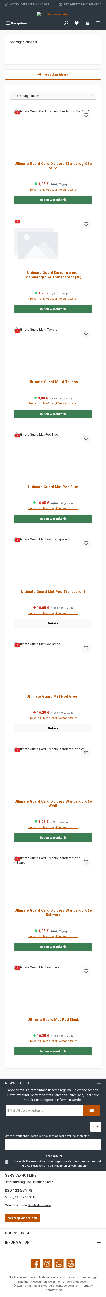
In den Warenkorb (53, 200)
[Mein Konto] (87, 23)
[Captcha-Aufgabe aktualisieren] (95, 1127)
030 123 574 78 (18, 1190)
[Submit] (91, 1110)
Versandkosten (76, 1277)
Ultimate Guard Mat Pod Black (53, 1020)
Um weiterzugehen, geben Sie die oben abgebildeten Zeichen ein (47, 1136)
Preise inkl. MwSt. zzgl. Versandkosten (53, 189)
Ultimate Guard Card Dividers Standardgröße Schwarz (53, 912)
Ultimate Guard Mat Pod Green (53, 696)
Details (53, 623)
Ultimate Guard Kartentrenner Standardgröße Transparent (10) (53, 275)
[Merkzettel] (76, 23)
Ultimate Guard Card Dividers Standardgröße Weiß (53, 803)
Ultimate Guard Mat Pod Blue (53, 487)
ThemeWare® (53, 1290)
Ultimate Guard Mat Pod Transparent (53, 592)
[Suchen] (66, 23)
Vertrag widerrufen (22, 1218)
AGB (29, 1165)
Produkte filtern (55, 75)
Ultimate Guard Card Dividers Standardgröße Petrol (53, 166)
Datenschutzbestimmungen (44, 1161)
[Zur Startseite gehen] (53, 14)
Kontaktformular (39, 1205)
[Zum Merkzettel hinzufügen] (86, 115)
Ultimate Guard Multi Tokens (53, 382)
